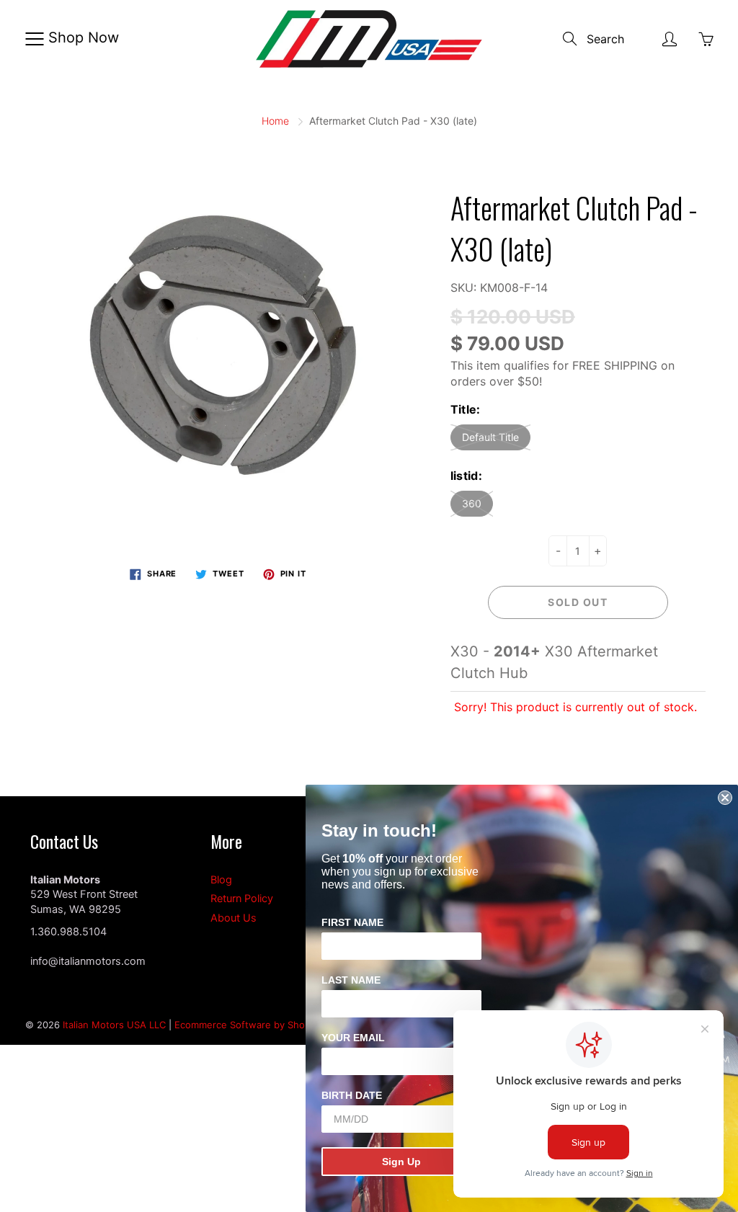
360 (471, 503)
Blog (221, 879)
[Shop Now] (34, 39)
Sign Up (401, 1161)
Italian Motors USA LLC (114, 1024)
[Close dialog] (725, 797)
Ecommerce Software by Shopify (247, 1024)
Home (275, 121)
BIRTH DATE (351, 1095)
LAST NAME (351, 980)
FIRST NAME (352, 922)
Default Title (490, 437)
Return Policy (241, 898)
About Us (233, 918)
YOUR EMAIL (353, 1037)
